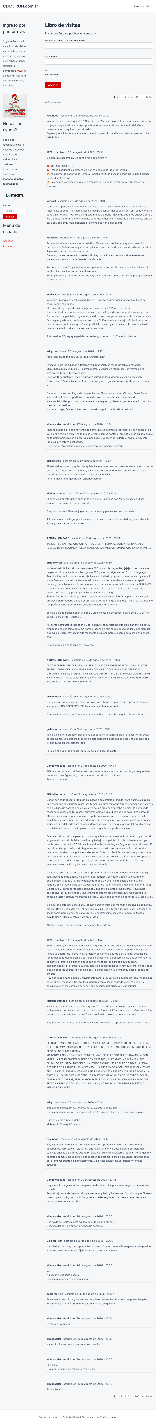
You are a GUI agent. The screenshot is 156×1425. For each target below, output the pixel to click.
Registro (8, 246)
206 (137, 96)
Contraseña (51, 56)
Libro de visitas (142, 6)
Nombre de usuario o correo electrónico (65, 40)
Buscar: (7, 205)
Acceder (8, 240)
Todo (149, 96)
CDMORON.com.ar (20, 6)
